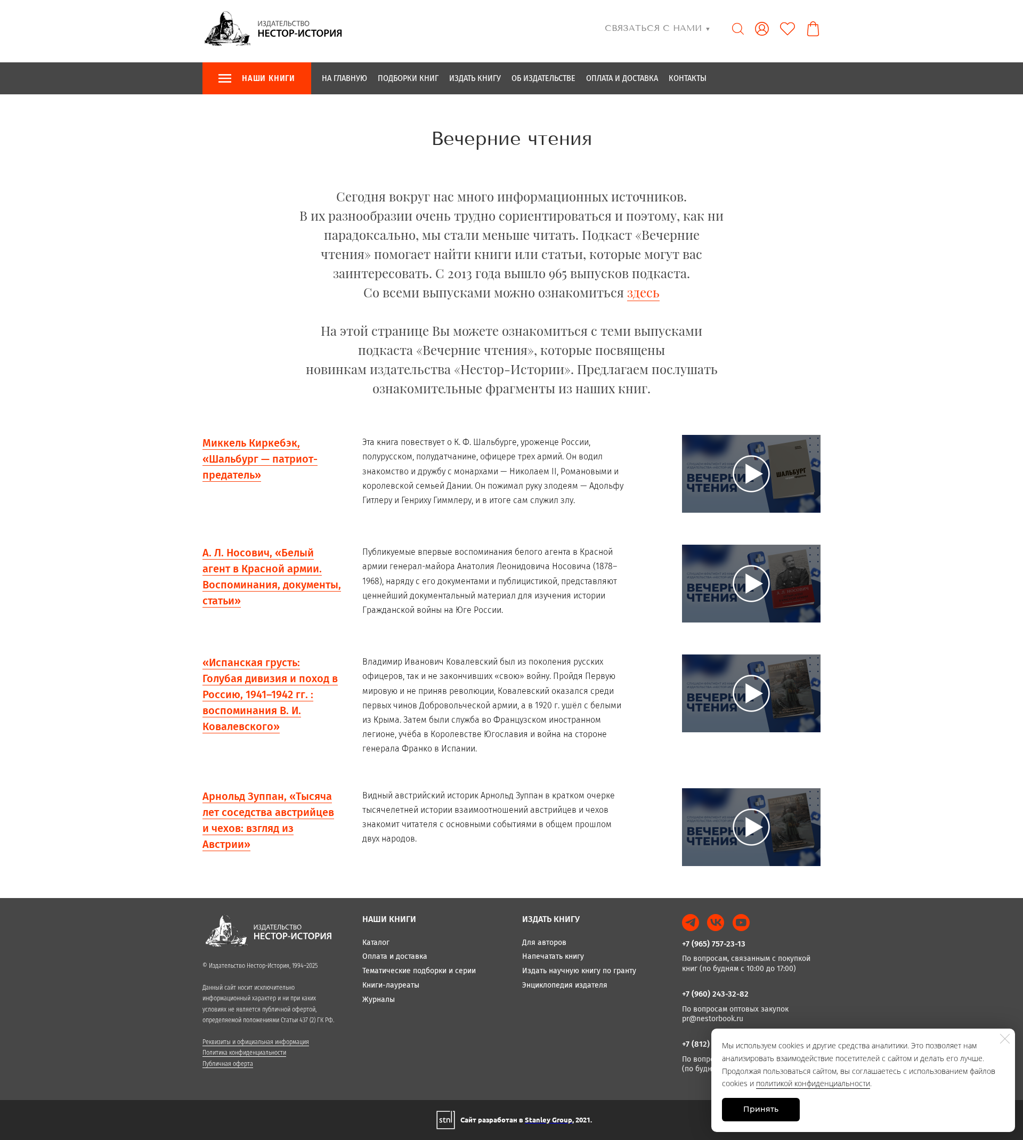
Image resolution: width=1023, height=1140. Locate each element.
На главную (344, 78)
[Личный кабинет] (761, 28)
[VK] (715, 922)
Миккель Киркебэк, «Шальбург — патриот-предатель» (260, 458)
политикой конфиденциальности (813, 1083)
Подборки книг (408, 78)
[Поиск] (738, 28)
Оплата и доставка (622, 78)
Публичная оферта (227, 1064)
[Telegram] (690, 922)
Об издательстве (543, 78)
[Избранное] (787, 28)
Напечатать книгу (553, 956)
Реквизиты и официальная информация (255, 1042)
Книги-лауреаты (390, 985)
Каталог (375, 942)
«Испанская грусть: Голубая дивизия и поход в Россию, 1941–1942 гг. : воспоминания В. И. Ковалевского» (270, 694)
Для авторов (544, 942)
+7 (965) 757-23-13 (713, 944)
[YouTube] (741, 922)
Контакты (688, 78)
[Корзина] (813, 28)
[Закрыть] (1005, 1039)
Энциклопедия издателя (564, 985)
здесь (643, 292)
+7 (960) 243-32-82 (715, 994)
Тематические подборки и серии (419, 970)
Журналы (378, 999)
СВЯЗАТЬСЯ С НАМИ (658, 28)
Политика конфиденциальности (244, 1052)
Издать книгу (475, 78)
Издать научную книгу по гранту (579, 970)
